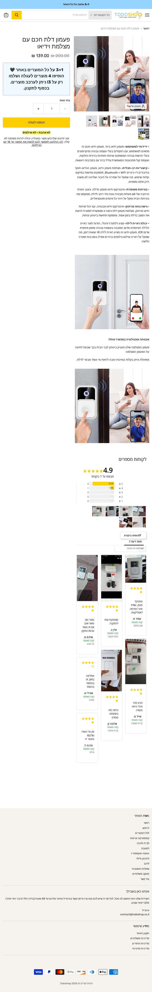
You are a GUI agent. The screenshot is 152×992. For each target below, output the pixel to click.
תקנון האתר (142, 933)
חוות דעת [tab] (136, 541)
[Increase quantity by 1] (38, 109)
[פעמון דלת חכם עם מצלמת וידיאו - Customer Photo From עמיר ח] (112, 511)
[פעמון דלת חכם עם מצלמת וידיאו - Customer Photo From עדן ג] (125, 511)
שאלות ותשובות (140, 868)
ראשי (146, 28)
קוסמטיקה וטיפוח (139, 838)
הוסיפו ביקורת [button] (131, 535)
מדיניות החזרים (140, 943)
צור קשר (145, 879)
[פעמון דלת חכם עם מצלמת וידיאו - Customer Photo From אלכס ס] (139, 511)
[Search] (17, 15)
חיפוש (146, 828)
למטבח (145, 848)
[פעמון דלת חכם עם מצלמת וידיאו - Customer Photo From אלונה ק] (139, 522)
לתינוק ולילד (142, 858)
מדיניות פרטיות (140, 948)
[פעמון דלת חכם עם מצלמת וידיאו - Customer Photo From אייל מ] (98, 511)
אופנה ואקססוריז (140, 853)
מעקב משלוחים (140, 873)
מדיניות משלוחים (139, 938)
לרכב (146, 863)
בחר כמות (65, 100)
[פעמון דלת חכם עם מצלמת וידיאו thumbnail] (144, 121)
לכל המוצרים (142, 833)
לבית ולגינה (143, 843)
